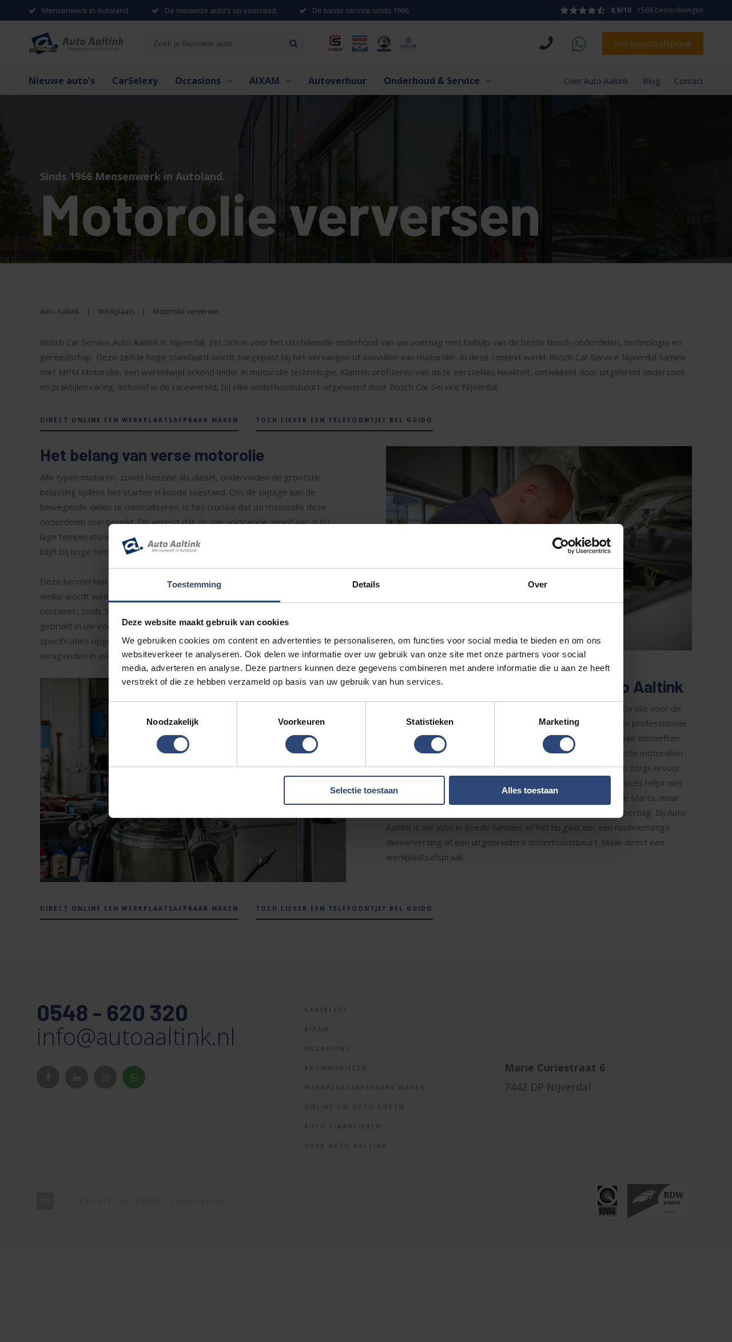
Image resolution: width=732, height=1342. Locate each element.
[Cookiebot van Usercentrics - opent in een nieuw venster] (561, 545)
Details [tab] (366, 584)
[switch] (301, 744)
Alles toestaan (530, 790)
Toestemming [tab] (194, 584)
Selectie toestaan (364, 790)
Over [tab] (537, 584)
